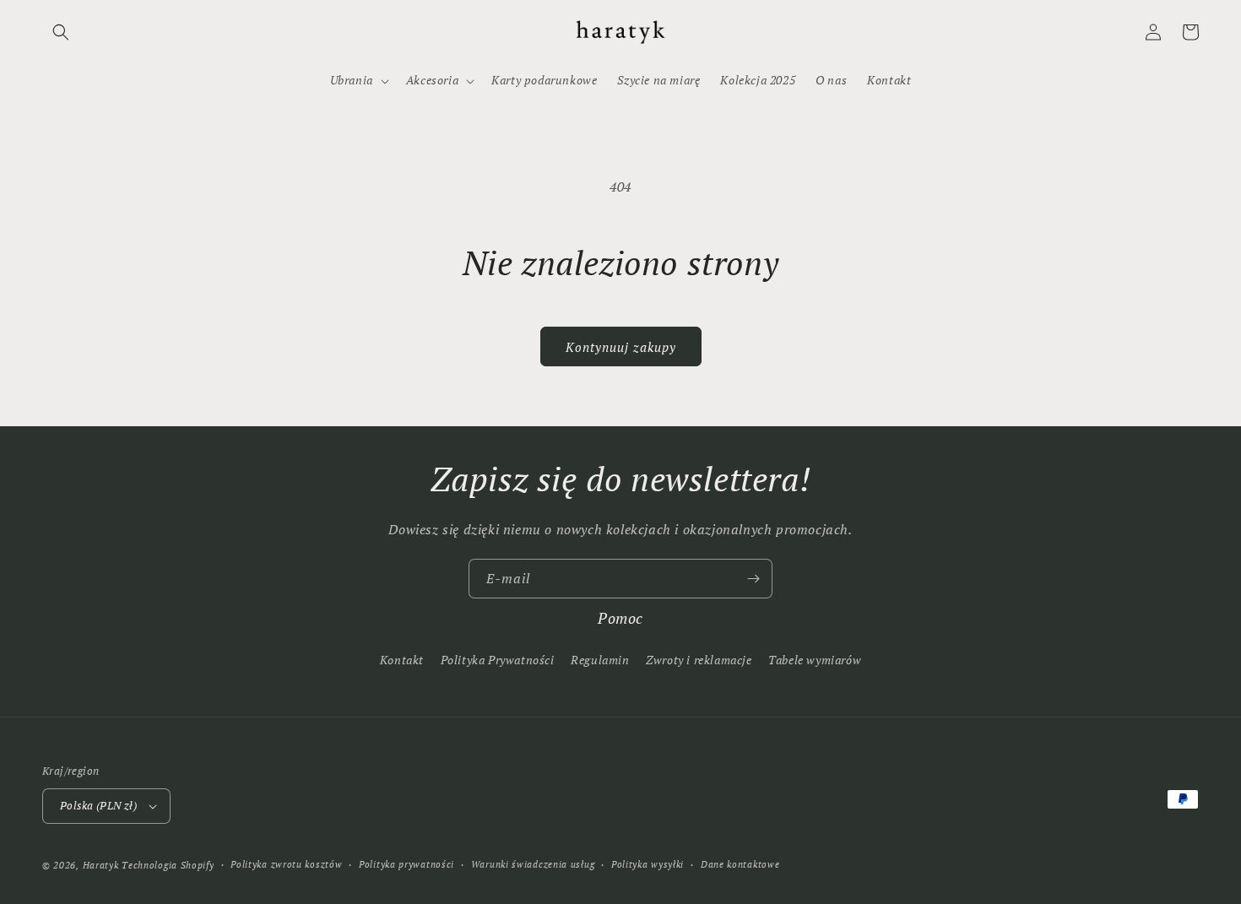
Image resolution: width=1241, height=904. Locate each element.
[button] (60, 32)
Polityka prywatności (406, 864)
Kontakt (402, 660)
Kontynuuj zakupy (621, 346)
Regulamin (600, 660)
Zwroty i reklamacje (698, 660)
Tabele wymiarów (814, 660)
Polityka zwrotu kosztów (286, 864)
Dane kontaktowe (740, 864)
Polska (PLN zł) (98, 805)
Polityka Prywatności (498, 660)
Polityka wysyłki (647, 864)
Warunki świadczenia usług (533, 864)
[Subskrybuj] (753, 578)
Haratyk (101, 865)
